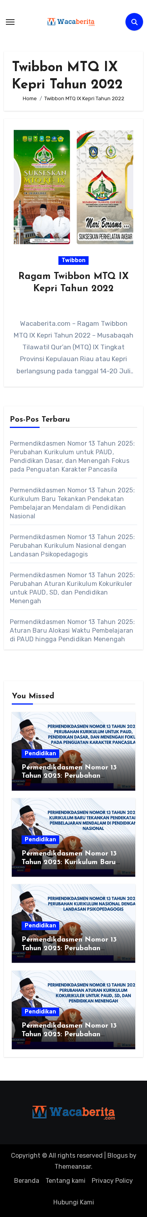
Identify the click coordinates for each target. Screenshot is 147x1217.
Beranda (26, 1180)
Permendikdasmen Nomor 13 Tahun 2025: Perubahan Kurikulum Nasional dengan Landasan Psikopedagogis (72, 545)
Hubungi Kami (73, 1202)
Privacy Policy (112, 1180)
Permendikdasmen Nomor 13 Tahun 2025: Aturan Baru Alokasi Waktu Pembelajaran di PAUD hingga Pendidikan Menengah (72, 630)
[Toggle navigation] (10, 22)
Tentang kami (65, 1180)
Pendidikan (40, 753)
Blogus (117, 1155)
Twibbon (73, 260)
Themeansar (72, 1166)
